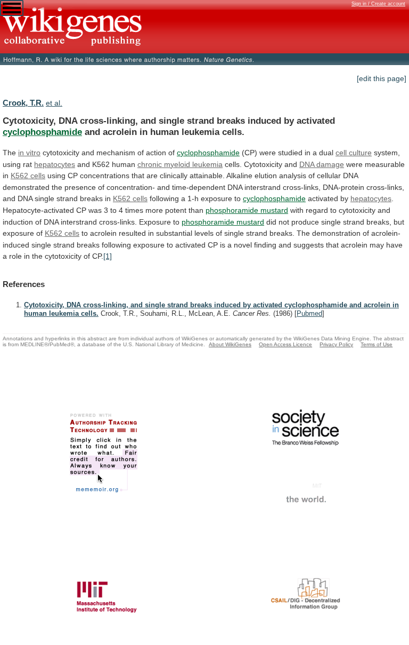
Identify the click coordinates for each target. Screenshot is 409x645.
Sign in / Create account (378, 3)
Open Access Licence (285, 344)
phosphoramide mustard (223, 222)
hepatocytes (54, 164)
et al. (54, 103)
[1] (107, 256)
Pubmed (309, 313)
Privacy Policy (336, 344)
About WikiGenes (230, 344)
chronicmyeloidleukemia (180, 164)
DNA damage (321, 164)
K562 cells (28, 175)
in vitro (29, 152)
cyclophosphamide (42, 131)
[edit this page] (381, 78)
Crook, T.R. (23, 102)
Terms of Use (376, 344)
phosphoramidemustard (247, 210)
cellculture (354, 152)
